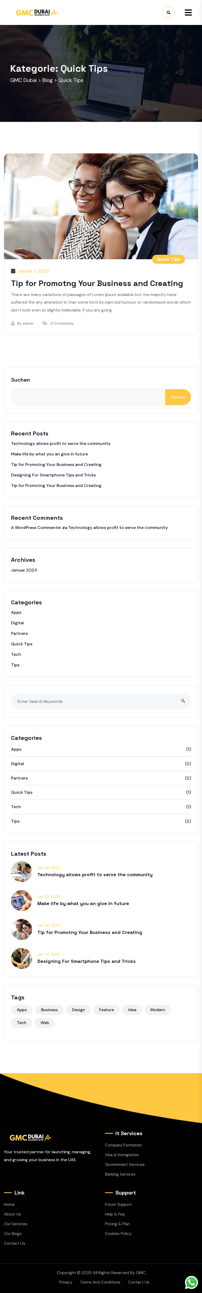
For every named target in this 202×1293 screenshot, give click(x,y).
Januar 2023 (24, 570)
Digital (17, 623)
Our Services (15, 1224)
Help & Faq (115, 1214)
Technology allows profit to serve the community (60, 443)
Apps (16, 612)
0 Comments (62, 323)
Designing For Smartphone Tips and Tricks (53, 475)
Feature (106, 1009)
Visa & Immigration (122, 1154)
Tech (16, 654)
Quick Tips (168, 259)
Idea (132, 1009)
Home (9, 1204)
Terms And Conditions (100, 1282)
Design (78, 1009)
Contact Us (14, 1243)
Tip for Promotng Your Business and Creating (97, 283)
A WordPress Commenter (36, 527)
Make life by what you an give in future (49, 454)
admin (28, 323)
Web (45, 1022)
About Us (12, 1214)
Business (49, 1009)
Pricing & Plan (117, 1224)
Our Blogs (13, 1233)
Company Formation (123, 1145)
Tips (15, 665)
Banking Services (120, 1174)
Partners (19, 633)
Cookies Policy (118, 1233)
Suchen (20, 379)
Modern (157, 1009)
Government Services (125, 1164)
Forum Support (118, 1204)
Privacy (65, 1282)
